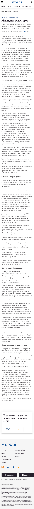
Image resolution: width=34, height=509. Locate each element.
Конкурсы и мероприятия (22, 6)
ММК (9, 6)
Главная (4, 450)
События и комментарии (10, 17)
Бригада (17, 456)
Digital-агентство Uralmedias (7, 484)
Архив (3, 453)
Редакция (4, 462)
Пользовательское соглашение (8, 482)
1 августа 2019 (6, 31)
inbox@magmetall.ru (6, 495)
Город (3, 6)
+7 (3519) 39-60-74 (13, 495)
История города (19, 453)
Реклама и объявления (22, 450)
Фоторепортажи (6, 459)
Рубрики (4, 456)
